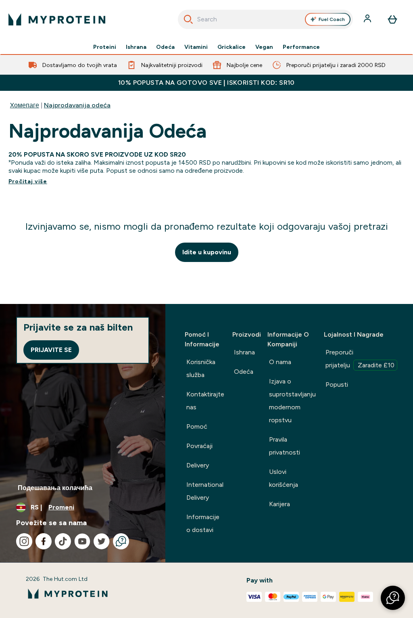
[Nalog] (368, 19)
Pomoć (196, 426)
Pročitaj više (27, 181)
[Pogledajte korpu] (392, 19)
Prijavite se (51, 349)
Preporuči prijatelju (359, 359)
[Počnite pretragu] (188, 19)
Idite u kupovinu (206, 252)
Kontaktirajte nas (205, 401)
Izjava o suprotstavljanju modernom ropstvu (292, 400)
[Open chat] (121, 541)
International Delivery (204, 491)
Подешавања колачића (55, 487)
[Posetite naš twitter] (102, 541)
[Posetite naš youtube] (82, 541)
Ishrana (136, 47)
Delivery (197, 465)
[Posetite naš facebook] (43, 541)
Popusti (336, 384)
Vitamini (196, 47)
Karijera (279, 504)
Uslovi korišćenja (283, 478)
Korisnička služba (200, 368)
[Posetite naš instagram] (24, 541)
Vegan (264, 47)
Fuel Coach (332, 19)
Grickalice (231, 47)
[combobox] (265, 19)
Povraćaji (199, 445)
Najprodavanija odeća (77, 105)
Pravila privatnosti (284, 446)
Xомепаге (24, 105)
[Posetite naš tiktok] (63, 541)
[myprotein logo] (56, 19)
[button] (393, 598)
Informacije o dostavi (202, 523)
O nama (280, 361)
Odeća (165, 47)
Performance (301, 47)
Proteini (104, 47)
